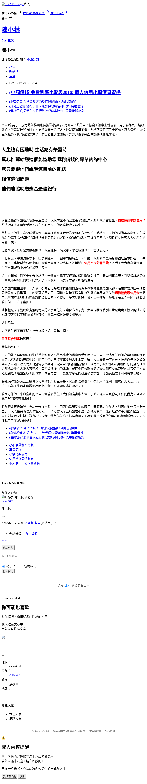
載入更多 (8, 547)
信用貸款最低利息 (21, 459)
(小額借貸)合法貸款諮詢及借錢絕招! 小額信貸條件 (43, 101)
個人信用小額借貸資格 (24, 463)
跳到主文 (8, 40)
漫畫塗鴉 (31, 533)
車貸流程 (15, 449)
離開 (22, 776)
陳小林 (11, 29)
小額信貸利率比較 (21, 445)
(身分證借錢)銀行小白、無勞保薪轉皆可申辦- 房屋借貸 (46, 106)
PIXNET (45, 730)
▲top (5, 540)
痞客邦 (29, 523)
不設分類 (33, 59)
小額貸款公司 (18, 454)
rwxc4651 (8, 501)
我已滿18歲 (9, 776)
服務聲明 (110, 730)
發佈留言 (8, 571)
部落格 (13, 71)
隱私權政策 (95, 730)
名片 (12, 76)
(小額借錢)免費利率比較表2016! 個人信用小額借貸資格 (65, 92)
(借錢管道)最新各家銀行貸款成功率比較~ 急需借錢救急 (46, 111)
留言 (37, 523)
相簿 (12, 67)
